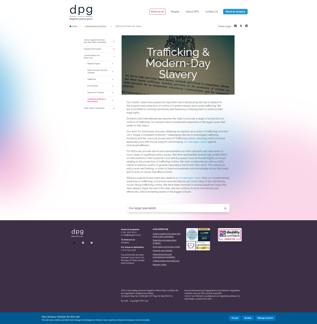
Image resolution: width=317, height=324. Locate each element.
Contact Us (211, 11)
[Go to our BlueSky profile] (91, 242)
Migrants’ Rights (93, 64)
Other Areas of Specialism (94, 108)
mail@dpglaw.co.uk (132, 235)
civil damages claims (195, 141)
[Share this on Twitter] (241, 26)
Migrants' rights (160, 264)
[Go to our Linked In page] (82, 242)
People (175, 11)
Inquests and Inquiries (92, 49)
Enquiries (125, 242)
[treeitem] (113, 41)
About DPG (192, 11)
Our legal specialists (142, 208)
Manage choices (265, 318)
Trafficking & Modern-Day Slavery (128, 26)
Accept (235, 318)
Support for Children (95, 93)
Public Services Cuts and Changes (97, 71)
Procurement (92, 86)
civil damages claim (189, 177)
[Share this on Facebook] (235, 26)
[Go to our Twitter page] (74, 242)
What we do (157, 11)
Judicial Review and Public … (96, 26)
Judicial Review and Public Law (92, 56)
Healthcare (91, 79)
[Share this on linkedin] (246, 26)
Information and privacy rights (166, 247)
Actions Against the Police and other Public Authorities (95, 41)
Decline (247, 318)
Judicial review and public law (166, 261)
